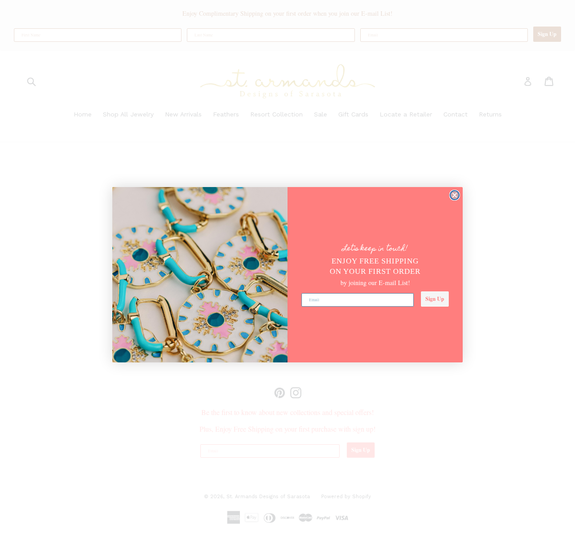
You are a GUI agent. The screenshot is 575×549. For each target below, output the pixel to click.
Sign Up (434, 299)
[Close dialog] (454, 195)
